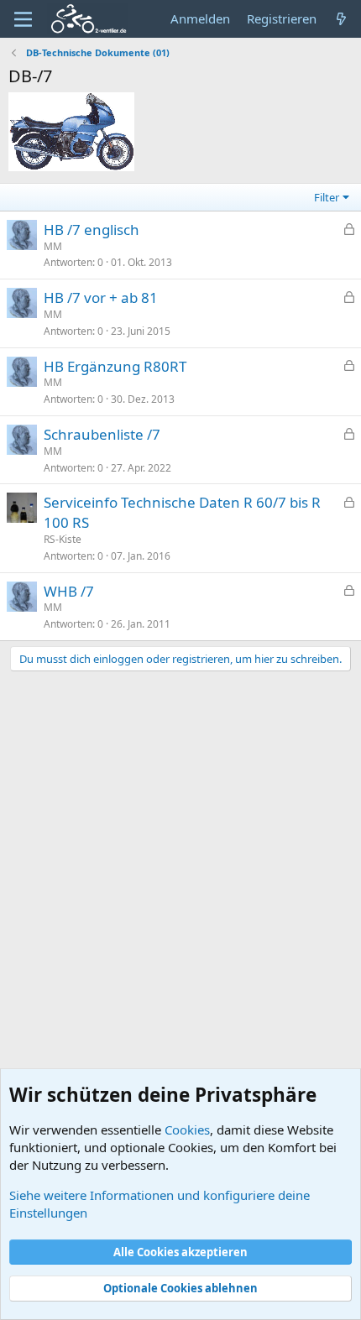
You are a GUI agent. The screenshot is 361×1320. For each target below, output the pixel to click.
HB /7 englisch (91, 229)
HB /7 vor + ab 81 (101, 297)
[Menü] (23, 19)
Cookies (187, 1129)
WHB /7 (69, 591)
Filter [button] (326, 197)
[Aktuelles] (341, 18)
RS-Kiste (62, 539)
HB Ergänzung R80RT (115, 366)
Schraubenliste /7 (102, 434)
